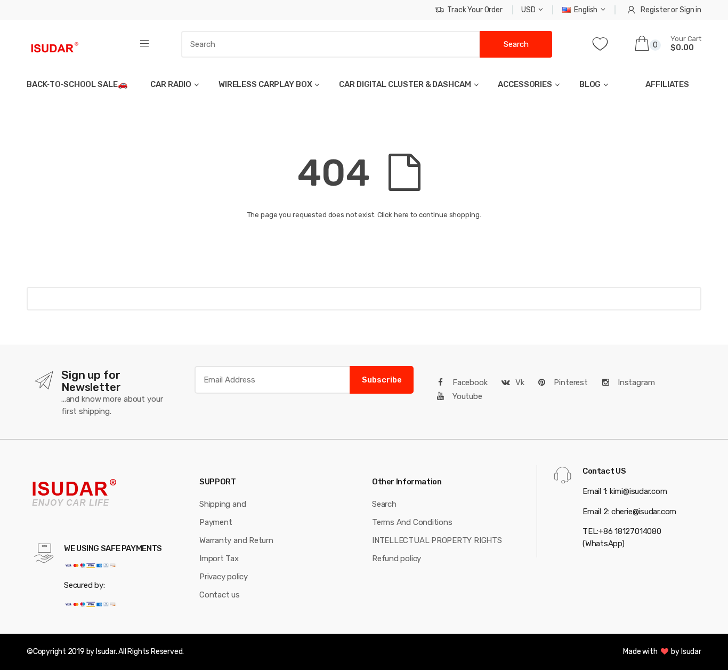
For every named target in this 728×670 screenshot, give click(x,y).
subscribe (382, 380)
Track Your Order (475, 9)
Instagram (635, 382)
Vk (519, 382)
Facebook (469, 382)
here (401, 215)
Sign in (690, 9)
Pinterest (570, 382)
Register (655, 9)
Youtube (466, 396)
